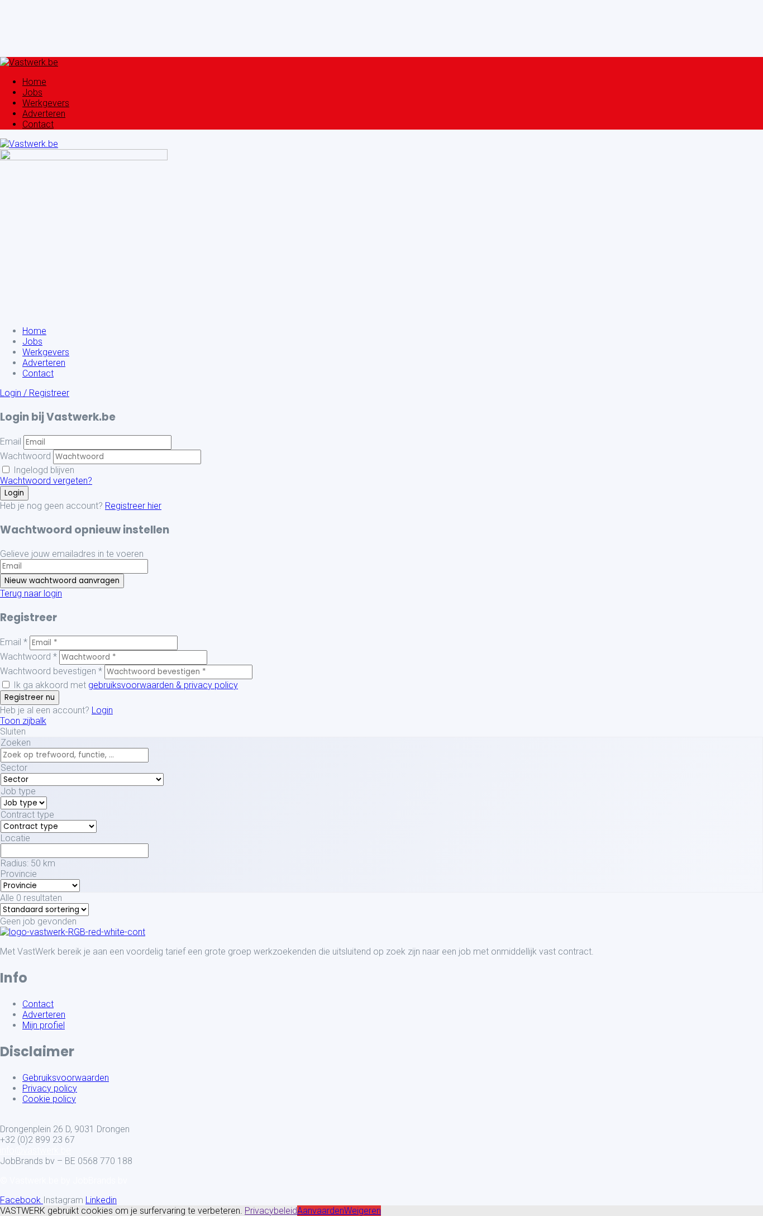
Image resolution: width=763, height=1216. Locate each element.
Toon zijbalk (23, 721)
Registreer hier (133, 505)
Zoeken (16, 742)
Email (10, 441)
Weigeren (362, 1210)
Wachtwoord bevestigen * (51, 671)
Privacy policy (49, 1088)
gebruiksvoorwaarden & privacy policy (163, 685)
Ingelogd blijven (42, 470)
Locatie (15, 838)
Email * (13, 642)
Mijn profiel (43, 1025)
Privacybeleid (271, 1210)
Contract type (27, 814)
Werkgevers (45, 103)
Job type (18, 791)
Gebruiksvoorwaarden (65, 1077)
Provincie (19, 874)
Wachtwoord (25, 456)
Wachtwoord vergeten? (46, 480)
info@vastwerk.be (35, 1150)
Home (34, 82)
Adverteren (43, 113)
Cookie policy (49, 1099)
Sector (14, 767)
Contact (38, 124)
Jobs (32, 92)
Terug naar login (31, 593)
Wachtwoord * (28, 656)
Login (102, 710)
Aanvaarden (320, 1210)
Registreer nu (29, 697)
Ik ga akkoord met (124, 685)
